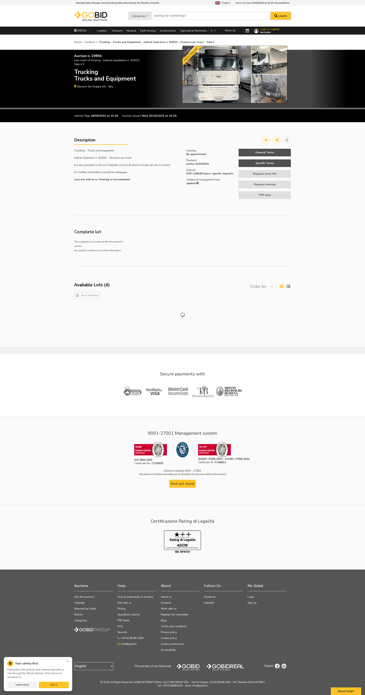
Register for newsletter (174, 614)
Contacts (166, 603)
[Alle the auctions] (247, 31)
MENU (81, 30)
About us (166, 597)
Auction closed (131, 116)
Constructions (168, 30)
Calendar (79, 603)
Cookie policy (169, 638)
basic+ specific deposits (218, 173)
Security (122, 632)
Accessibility (168, 650)
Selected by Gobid (85, 608)
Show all (230, 30)
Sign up (252, 603)
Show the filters (89, 295)
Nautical (131, 30)
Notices (78, 614)
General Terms (264, 152)
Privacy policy (169, 632)
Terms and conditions (173, 626)
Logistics (102, 30)
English (225, 3)
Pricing (121, 608)
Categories (139, 16)
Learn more (22, 684)
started (78, 116)
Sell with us (124, 603)
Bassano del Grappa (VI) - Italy (95, 86)
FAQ (120, 626)
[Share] (276, 140)
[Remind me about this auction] (287, 140)
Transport (117, 30)
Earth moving (148, 30)
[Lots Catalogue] (266, 140)
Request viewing (264, 184)
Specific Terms (265, 163)
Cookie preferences (172, 644)
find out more (182, 483)
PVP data (265, 195)
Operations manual (128, 614)
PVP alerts (123, 620)
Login (251, 597)
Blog (163, 620)
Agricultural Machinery (193, 30)
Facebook (210, 597)
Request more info (265, 174)
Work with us (169, 608)
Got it (53, 684)
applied (191, 183)
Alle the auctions (84, 597)
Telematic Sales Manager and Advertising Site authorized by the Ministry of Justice (117, 2)
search (282, 16)
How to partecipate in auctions (135, 597)
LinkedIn (209, 603)
